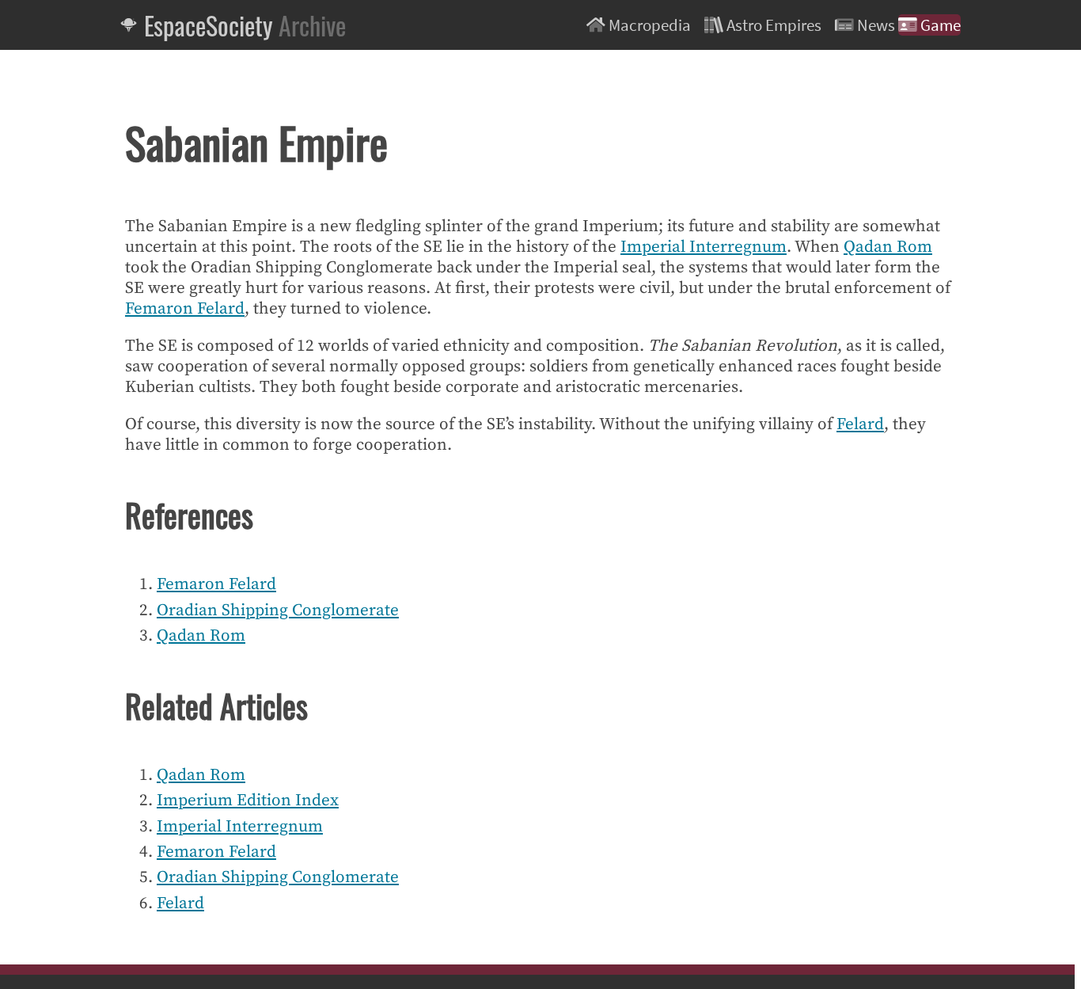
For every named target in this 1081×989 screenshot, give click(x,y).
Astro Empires (774, 25)
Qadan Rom (888, 247)
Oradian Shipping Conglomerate (278, 610)
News (876, 25)
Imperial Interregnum (703, 247)
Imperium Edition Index (248, 800)
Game (939, 25)
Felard (860, 424)
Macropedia (649, 25)
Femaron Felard (185, 309)
